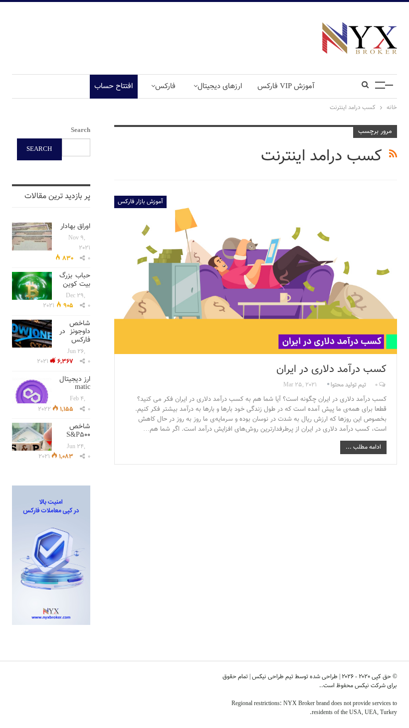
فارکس (165, 86)
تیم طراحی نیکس (271, 676)
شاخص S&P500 (78, 431)
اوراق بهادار (75, 226)
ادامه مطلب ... (363, 447)
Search (80, 130)
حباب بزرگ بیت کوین (74, 280)
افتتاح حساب (113, 86)
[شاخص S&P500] (32, 437)
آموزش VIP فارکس (286, 86)
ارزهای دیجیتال (220, 86)
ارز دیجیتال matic (74, 383)
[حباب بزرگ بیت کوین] (32, 286)
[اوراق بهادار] (32, 236)
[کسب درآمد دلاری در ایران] (255, 275)
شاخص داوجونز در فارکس (74, 332)
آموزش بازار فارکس (140, 201)
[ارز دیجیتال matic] (32, 389)
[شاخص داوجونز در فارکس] (32, 334)
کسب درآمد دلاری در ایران (331, 369)
